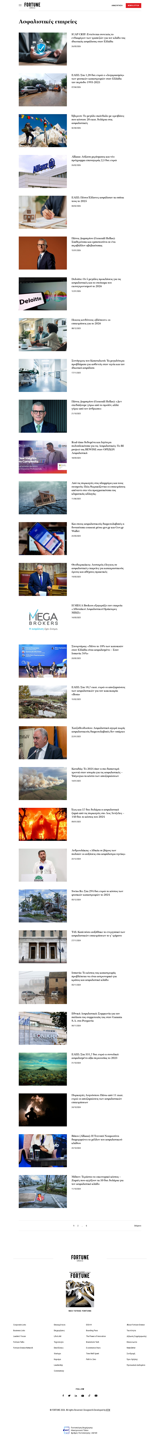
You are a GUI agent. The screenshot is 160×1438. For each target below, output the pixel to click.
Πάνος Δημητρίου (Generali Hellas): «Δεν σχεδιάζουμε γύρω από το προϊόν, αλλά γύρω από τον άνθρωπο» (97, 405)
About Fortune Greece (136, 1325)
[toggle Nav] (20, 5)
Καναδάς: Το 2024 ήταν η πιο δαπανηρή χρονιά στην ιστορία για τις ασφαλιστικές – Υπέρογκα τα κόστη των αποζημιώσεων (97, 772)
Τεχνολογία (58, 1342)
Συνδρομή (131, 1353)
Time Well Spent (92, 1353)
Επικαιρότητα (59, 1325)
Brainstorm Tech (92, 1342)
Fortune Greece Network (23, 1348)
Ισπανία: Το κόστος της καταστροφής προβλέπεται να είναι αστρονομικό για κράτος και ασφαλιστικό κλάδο (94, 976)
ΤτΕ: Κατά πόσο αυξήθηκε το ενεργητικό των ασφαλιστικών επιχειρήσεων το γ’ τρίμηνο (98, 933)
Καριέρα (57, 1359)
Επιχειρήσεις (59, 1330)
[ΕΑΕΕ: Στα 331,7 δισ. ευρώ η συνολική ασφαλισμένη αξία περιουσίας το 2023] (43, 1069)
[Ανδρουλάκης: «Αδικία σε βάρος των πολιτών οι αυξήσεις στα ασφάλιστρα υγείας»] (43, 865)
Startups (57, 1353)
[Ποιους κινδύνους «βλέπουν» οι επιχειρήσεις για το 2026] (43, 334)
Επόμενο (137, 1226)
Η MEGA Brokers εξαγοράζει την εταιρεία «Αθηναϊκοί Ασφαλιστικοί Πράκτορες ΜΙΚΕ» (97, 609)
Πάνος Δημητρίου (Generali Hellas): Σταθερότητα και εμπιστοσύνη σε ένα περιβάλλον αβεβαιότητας (93, 242)
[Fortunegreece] (32, 7)
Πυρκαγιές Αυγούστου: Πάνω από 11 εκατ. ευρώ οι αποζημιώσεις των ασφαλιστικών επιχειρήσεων (97, 1098)
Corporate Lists (19, 1325)
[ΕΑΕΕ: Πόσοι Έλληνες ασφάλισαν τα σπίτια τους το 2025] (43, 212)
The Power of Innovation (96, 1336)
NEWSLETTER (133, 6)
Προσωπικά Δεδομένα (136, 1365)
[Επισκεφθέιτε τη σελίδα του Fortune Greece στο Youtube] (82, 1396)
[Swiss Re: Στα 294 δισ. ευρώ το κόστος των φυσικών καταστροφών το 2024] (43, 905)
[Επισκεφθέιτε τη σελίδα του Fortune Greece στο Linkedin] (76, 1395)
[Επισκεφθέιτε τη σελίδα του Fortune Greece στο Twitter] (69, 1395)
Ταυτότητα (131, 1330)
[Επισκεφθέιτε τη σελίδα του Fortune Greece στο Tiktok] (89, 1395)
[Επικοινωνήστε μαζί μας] (96, 1395)
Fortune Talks (18, 1342)
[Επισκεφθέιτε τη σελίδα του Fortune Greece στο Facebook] (63, 1395)
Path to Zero (91, 1359)
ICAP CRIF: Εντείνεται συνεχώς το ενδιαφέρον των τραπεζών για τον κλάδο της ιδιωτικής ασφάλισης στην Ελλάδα (98, 38)
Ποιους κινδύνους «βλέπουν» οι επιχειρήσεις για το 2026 (91, 321)
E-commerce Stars (93, 1348)
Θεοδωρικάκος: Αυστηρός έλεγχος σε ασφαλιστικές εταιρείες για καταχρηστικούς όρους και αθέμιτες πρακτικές (98, 568)
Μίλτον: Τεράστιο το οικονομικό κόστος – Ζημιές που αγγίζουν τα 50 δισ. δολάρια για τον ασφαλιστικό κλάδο (97, 1180)
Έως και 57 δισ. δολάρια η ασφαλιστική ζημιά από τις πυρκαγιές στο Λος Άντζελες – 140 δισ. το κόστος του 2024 (98, 813)
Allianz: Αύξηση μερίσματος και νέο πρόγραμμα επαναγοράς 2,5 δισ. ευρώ (94, 158)
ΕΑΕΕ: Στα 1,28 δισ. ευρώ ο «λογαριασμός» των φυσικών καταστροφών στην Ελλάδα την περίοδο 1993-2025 (98, 78)
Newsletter (131, 1348)
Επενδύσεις (59, 1348)
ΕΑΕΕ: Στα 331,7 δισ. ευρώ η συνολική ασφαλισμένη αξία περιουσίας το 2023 (95, 1056)
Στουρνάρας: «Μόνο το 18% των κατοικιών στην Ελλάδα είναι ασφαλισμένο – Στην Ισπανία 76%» (97, 649)
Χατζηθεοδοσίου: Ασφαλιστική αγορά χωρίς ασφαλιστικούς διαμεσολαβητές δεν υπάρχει (98, 729)
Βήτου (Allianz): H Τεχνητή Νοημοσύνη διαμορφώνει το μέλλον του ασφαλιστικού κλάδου (97, 1139)
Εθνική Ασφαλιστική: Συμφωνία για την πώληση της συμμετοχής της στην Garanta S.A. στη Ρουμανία (97, 1017)
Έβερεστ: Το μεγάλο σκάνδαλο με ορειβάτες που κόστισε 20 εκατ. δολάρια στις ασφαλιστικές (98, 119)
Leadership (58, 1365)
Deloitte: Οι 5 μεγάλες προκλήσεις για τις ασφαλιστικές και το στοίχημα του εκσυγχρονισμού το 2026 (96, 282)
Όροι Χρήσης (132, 1359)
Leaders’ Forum (19, 1336)
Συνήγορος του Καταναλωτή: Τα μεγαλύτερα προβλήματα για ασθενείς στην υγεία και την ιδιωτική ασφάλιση (98, 364)
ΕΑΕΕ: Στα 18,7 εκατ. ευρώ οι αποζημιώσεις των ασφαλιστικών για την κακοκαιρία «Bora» (98, 690)
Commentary (59, 1371)
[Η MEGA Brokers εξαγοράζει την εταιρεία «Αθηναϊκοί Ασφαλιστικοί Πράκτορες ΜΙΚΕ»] (43, 620)
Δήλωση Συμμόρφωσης (137, 1336)
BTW (108, 1410)
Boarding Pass (92, 1330)
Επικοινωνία (132, 1342)
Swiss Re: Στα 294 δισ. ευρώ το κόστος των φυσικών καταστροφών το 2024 (97, 893)
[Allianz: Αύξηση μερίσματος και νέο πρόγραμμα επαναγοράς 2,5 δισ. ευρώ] (43, 171)
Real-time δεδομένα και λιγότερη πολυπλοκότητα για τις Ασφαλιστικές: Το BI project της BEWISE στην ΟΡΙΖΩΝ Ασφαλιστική (98, 448)
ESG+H (89, 1325)
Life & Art (57, 1336)
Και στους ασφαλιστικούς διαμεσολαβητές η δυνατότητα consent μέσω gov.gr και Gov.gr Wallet (98, 527)
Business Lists (19, 1330)
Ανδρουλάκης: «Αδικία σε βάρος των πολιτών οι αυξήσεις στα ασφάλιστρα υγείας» (98, 852)
